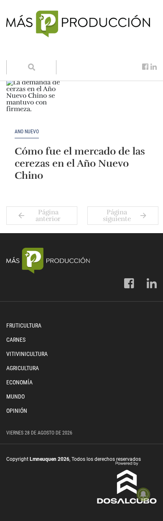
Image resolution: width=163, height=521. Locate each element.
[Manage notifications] (143, 494)
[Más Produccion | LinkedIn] (153, 67)
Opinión (16, 411)
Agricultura (22, 368)
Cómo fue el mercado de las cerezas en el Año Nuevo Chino (80, 163)
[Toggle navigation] (18, 51)
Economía (19, 382)
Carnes (15, 340)
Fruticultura (23, 325)
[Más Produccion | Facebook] (145, 67)
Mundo (15, 396)
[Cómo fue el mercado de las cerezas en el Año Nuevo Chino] (39, 104)
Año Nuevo (27, 132)
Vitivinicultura (27, 354)
